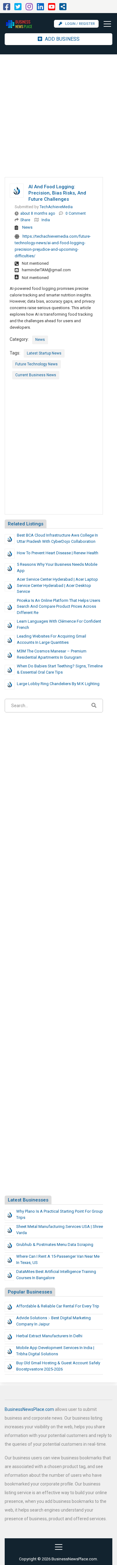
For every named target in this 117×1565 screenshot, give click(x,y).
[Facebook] (6, 8)
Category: (19, 339)
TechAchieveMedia (56, 207)
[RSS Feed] (62, 8)
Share (25, 220)
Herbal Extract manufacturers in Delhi (49, 1336)
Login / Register (80, 24)
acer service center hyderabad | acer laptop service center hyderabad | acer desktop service (57, 585)
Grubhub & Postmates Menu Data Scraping (54, 1244)
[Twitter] (18, 8)
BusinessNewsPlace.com (29, 1409)
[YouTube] (51, 8)
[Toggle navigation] (105, 24)
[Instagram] (29, 8)
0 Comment (76, 213)
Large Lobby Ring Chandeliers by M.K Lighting (58, 683)
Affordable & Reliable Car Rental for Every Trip (57, 1306)
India (45, 220)
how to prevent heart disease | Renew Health (57, 553)
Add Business (62, 39)
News (27, 227)
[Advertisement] (58, 115)
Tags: (15, 352)
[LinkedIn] (40, 8)
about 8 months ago (37, 213)
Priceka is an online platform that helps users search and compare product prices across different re (58, 606)
